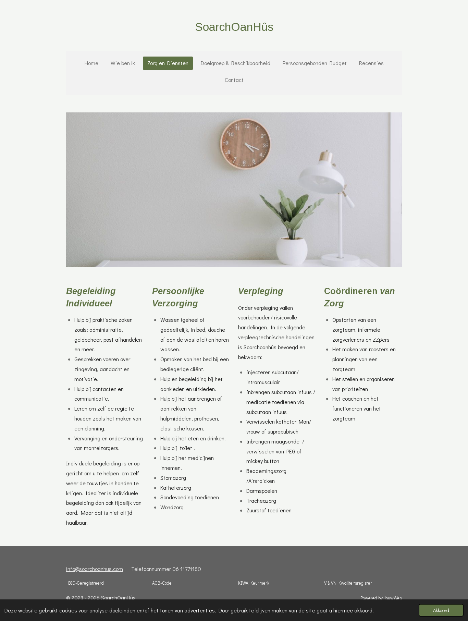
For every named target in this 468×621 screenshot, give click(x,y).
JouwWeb (393, 598)
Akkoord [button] (441, 610)
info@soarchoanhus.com (94, 568)
